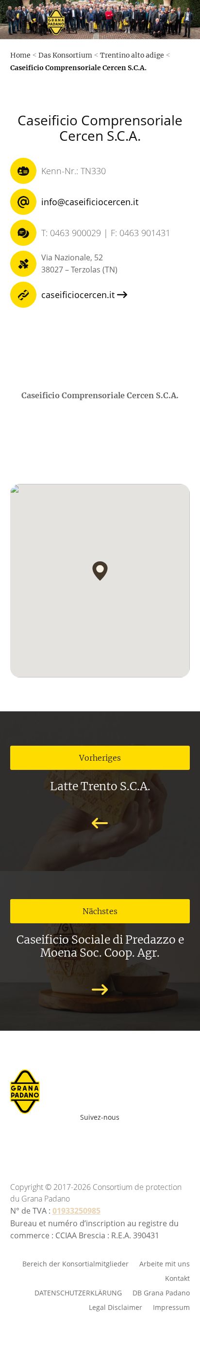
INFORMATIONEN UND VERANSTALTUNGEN (113, 180)
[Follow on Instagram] (95, 1141)
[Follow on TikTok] (153, 1141)
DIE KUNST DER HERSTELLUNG (113, 71)
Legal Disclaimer (115, 1307)
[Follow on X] (116, 1141)
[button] (100, 571)
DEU (86, 363)
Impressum (171, 1307)
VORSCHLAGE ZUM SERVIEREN (113, 98)
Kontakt (177, 1278)
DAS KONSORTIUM (113, 153)
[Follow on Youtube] (73, 1141)
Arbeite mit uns (126, 366)
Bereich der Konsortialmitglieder (75, 1263)
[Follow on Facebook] (52, 1141)
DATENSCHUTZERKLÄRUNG (78, 1292)
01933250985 (76, 1210)
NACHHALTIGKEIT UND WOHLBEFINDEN (113, 125)
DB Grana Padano (161, 1292)
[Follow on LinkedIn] (138, 1141)
